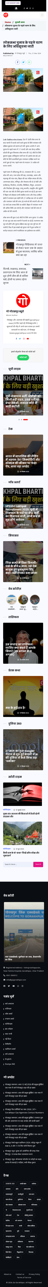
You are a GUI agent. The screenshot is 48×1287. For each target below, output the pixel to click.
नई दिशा (8, 1039)
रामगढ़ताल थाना (10, 1236)
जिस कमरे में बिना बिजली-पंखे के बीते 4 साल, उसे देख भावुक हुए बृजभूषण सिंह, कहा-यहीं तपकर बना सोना (21, 568)
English (8, 1059)
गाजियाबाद (34, 1205)
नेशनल (29, 1220)
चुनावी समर (20, 22)
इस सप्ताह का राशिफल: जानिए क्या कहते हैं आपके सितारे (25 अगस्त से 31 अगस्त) (20, 649)
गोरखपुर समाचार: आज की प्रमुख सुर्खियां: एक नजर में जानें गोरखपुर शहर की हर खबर (23, 1094)
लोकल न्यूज (9, 1242)
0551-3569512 (11, 975)
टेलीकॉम (8, 1044)
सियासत (31, 1252)
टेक (18, 1215)
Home (8, 22)
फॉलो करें (23, 357)
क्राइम (39, 1199)
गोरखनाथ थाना (16, 1210)
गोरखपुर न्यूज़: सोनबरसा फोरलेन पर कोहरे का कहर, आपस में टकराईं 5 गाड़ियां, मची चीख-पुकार (23, 1161)
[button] (19, 419)
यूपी (18, 1231)
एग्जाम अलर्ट (9, 1019)
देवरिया (8, 1220)
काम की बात (9, 1199)
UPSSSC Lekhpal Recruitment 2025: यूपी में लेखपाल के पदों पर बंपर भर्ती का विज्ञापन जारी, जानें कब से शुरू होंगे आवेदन (22, 512)
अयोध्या (34, 1184)
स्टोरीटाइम (8, 1024)
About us (7, 1274)
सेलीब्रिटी (8, 1257)
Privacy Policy (34, 1274)
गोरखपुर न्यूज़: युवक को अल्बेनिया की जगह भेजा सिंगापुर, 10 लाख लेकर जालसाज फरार (22, 1153)
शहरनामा (30, 1242)
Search (38, 864)
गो (6, 1210)
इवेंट (17, 1189)
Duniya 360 (10, 1064)
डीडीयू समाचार (29, 1215)
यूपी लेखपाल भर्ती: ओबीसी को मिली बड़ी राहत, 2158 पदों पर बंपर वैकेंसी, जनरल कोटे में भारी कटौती (23, 401)
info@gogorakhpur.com (16, 980)
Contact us (20, 1274)
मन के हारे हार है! (15, 708)
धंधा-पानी (8, 1034)
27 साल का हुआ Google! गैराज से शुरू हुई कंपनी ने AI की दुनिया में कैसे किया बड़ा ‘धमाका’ (21, 756)
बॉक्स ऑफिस (31, 1226)
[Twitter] (21, 339)
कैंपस (29, 1199)
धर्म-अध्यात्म (9, 1004)
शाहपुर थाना (9, 1247)
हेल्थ (18, 1257)
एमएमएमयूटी (9, 1194)
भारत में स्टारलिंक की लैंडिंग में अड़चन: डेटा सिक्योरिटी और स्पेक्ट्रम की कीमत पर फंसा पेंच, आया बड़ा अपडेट (22, 461)
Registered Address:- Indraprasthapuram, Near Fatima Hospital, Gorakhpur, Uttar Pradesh (23, 969)
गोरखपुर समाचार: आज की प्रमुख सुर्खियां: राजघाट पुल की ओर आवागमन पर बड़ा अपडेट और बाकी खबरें (24, 1119)
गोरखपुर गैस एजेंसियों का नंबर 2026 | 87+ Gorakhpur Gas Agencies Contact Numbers (24, 1111)
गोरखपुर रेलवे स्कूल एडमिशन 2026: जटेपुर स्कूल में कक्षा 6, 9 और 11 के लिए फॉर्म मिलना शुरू (23, 1144)
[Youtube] (29, 339)
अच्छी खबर (23, 1184)
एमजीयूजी (20, 1194)
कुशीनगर (20, 1199)
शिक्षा (19, 1247)
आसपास (8, 1189)
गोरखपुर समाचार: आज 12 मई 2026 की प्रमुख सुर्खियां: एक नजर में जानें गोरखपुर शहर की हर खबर (24, 1086)
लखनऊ (32, 1236)
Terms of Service (24, 1278)
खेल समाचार (9, 1205)
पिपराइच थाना (10, 1226)
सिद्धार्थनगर (20, 1252)
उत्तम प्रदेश (27, 1189)
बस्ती (20, 1226)
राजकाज (27, 1231)
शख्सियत (20, 1242)
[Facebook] (17, 339)
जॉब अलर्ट (8, 1014)
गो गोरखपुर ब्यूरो (20, 54)
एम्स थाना (31, 1194)
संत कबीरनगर (30, 1247)
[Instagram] (24, 339)
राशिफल (8, 1009)
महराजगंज (9, 1231)
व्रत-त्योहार (9, 1029)
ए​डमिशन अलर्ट (10, 1049)
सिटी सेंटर (8, 1252)
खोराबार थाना (22, 1205)
